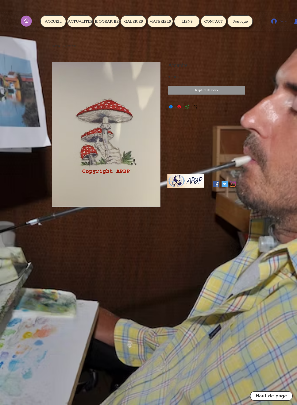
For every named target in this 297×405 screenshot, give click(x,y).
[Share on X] (195, 106)
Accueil (57, 46)
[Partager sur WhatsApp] (187, 106)
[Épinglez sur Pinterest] (179, 106)
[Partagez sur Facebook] (171, 106)
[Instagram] (233, 184)
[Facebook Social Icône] (216, 184)
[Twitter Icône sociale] (225, 184)
